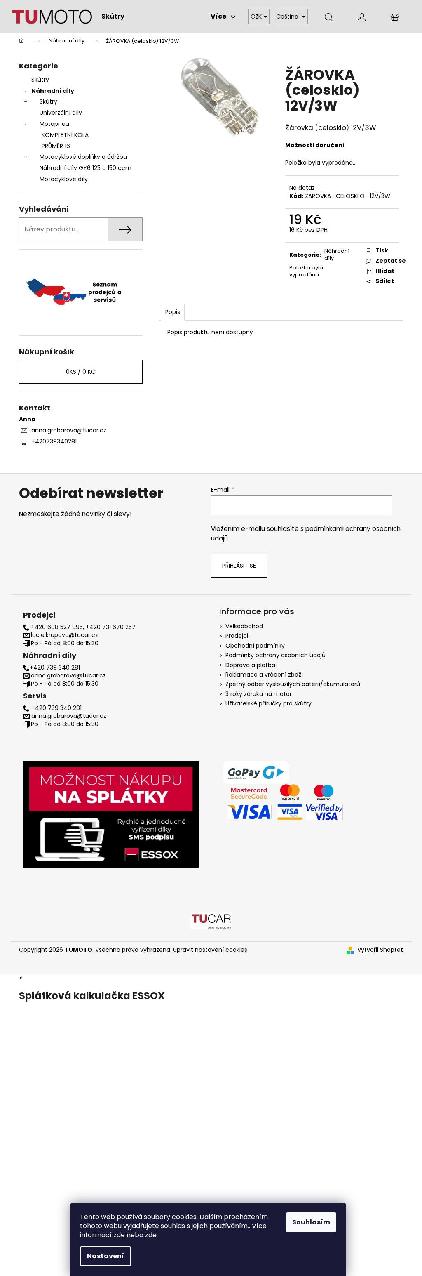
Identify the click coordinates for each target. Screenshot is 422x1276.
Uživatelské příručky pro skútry (268, 703)
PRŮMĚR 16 (56, 146)
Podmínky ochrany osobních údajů (275, 655)
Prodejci (236, 636)
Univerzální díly (61, 112)
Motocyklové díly (64, 179)
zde (119, 1235)
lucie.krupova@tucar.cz (64, 635)
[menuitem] (113, 16)
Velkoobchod (244, 626)
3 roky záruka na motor (258, 694)
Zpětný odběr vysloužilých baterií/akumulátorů (292, 684)
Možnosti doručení (315, 145)
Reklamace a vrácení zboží (264, 674)
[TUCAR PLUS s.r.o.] (211, 920)
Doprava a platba (250, 665)
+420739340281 (54, 441)
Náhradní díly (52, 91)
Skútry (40, 79)
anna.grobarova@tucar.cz (68, 430)
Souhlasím (311, 1222)
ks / (81, 372)
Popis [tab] (172, 312)
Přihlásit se (239, 565)
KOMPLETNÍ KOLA (65, 135)
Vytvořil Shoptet (380, 950)
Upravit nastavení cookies (210, 950)
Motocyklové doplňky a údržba (83, 157)
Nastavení (105, 1256)
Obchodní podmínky (255, 646)
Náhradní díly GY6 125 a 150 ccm (85, 168)
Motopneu (54, 124)
